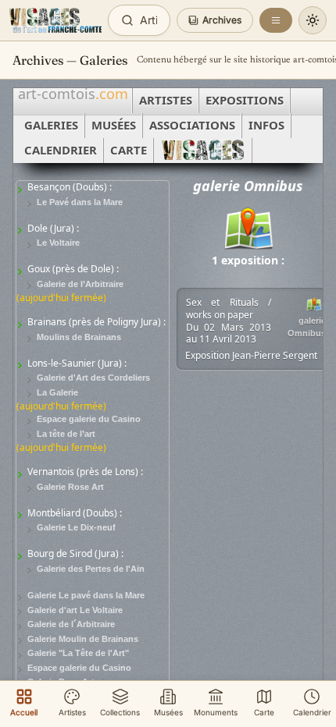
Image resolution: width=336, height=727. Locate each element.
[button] (215, 20)
